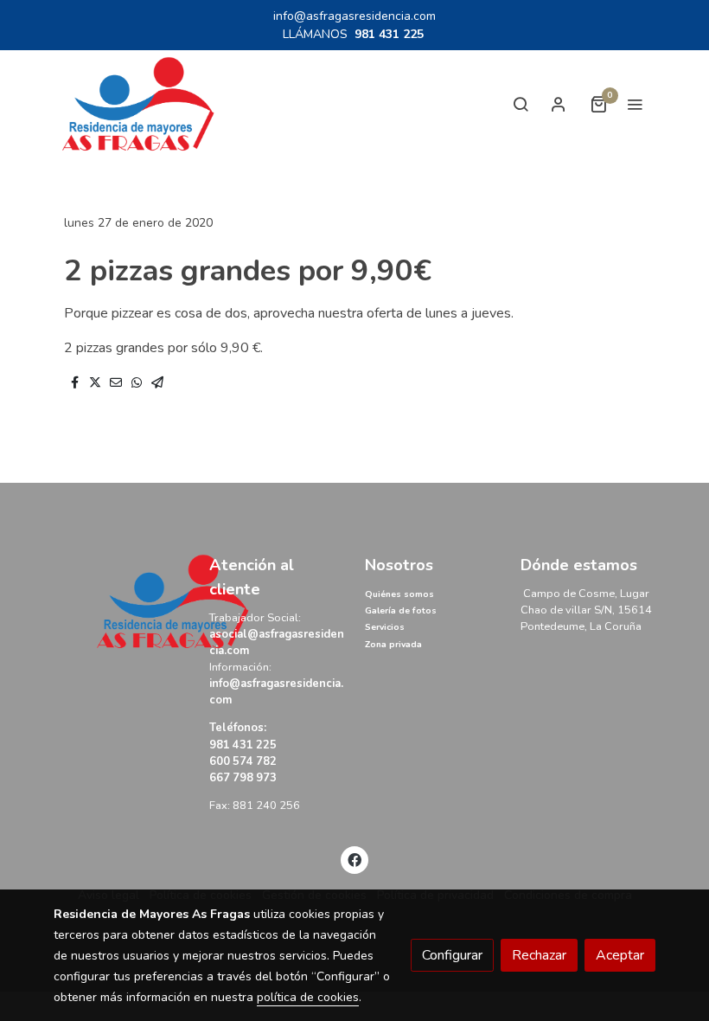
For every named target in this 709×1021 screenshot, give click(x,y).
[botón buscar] (520, 103)
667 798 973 (243, 778)
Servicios (385, 627)
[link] (138, 104)
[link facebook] (354, 859)
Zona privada (393, 645)
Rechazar (539, 955)
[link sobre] (121, 602)
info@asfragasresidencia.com (354, 16)
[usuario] (558, 103)
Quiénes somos (399, 594)
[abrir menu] (634, 103)
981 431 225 (389, 34)
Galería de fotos (401, 611)
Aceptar (620, 955)
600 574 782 (244, 761)
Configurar (452, 955)
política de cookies (308, 997)
